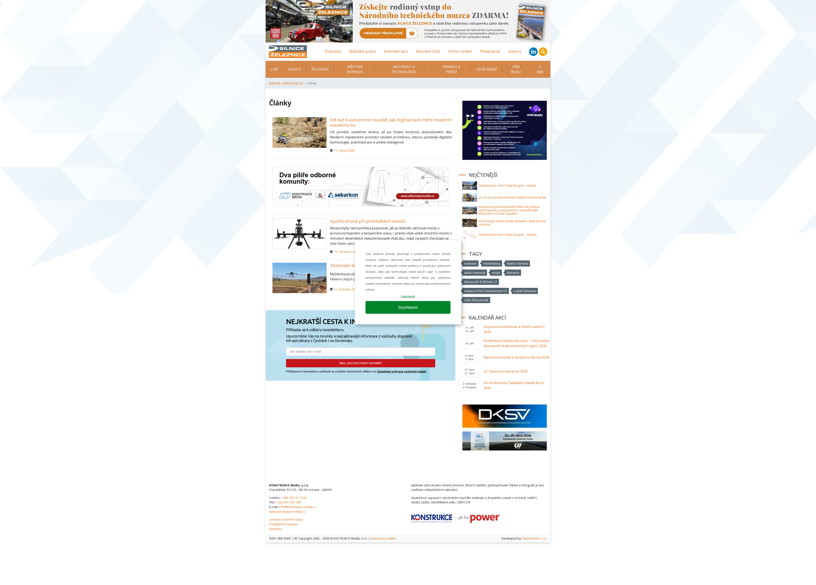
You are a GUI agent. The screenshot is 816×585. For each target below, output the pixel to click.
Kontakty (275, 529)
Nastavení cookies (384, 538)
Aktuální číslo (428, 51)
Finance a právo (451, 69)
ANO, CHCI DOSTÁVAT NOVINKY (360, 363)
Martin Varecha (517, 263)
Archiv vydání (460, 51)
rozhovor (470, 263)
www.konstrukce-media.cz (287, 512)
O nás (540, 69)
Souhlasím (408, 307)
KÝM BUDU (516, 69)
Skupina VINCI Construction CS (485, 291)
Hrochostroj (491, 263)
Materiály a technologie (404, 69)
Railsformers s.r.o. (534, 538)
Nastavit (408, 297)
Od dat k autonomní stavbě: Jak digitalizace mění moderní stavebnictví (391, 122)
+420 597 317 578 (293, 498)
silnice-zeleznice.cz (286, 83)
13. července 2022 (346, 252)
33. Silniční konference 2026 (505, 371)
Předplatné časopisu (283, 524)
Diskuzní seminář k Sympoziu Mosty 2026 (516, 357)
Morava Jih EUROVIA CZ (480, 282)
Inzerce (514, 51)
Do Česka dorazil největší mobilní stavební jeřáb (512, 197)
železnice (513, 273)
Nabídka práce (362, 51)
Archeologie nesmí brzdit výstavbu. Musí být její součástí (512, 222)
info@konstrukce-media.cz (297, 507)
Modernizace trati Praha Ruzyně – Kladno (508, 185)
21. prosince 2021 (346, 289)
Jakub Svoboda (474, 273)
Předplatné (490, 51)
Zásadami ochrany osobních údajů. (402, 371)
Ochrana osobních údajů (286, 519)
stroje (496, 273)
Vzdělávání (486, 69)
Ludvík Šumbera (525, 291)
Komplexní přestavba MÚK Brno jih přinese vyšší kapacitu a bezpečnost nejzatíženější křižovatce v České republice (509, 210)
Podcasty (333, 51)
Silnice (294, 69)
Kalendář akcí (396, 51)
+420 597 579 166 (288, 502)
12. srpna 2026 (344, 150)
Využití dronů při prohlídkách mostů (367, 221)
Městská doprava (355, 69)
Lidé (274, 69)
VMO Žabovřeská (476, 300)
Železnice (320, 69)
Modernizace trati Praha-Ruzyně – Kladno (508, 235)
